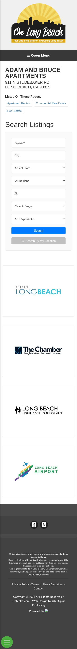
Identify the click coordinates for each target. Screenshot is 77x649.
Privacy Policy (20, 584)
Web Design (39, 601)
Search (38, 230)
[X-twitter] (44, 525)
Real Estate (14, 110)
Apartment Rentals (19, 103)
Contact (38, 588)
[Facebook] (34, 525)
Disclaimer (57, 584)
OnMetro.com (21, 601)
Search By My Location (40, 241)
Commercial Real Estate (51, 103)
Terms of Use (39, 584)
